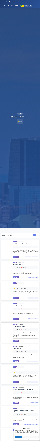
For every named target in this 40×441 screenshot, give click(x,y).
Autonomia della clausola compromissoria (22, 285)
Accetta (18, 436)
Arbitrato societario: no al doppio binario (21, 368)
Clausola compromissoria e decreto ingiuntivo (23, 389)
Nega (26, 436)
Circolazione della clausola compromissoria (22, 305)
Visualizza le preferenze (34, 436)
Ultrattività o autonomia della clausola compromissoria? (25, 243)
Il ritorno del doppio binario (19, 326)
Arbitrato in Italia (5, 2)
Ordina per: (4, 235)
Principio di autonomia (18, 264)
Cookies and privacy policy (27, 439)
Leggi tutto (16, 256)
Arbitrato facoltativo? (17, 348)
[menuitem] (3, 6)
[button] (38, 428)
